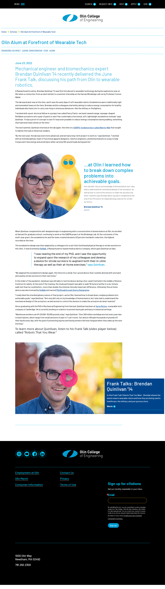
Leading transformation (32, 50)
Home (4, 32)
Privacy (64, 478)
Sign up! (113, 525)
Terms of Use (68, 484)
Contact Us (67, 472)
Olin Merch (21, 478)
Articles (13, 32)
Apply (134, 4)
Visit (121, 4)
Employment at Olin (27, 472)
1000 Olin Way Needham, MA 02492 (27, 557)
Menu (17, 4)
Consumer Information (29, 484)
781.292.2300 (23, 564)
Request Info (105, 4)
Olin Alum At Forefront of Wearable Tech (38, 32)
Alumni (52, 50)
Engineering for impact (11, 50)
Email (111, 494)
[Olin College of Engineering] (82, 18)
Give (146, 4)
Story (45, 50)
